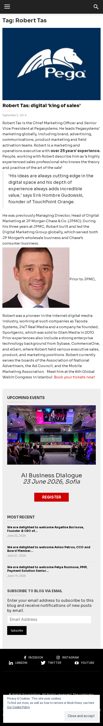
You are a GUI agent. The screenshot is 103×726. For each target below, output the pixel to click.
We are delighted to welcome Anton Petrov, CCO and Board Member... (48, 549)
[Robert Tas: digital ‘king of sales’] (51, 64)
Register (51, 497)
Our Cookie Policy (18, 707)
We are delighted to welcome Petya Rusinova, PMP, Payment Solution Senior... (47, 569)
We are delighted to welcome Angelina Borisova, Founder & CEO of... (45, 529)
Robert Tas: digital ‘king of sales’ (41, 106)
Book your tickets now (74, 377)
